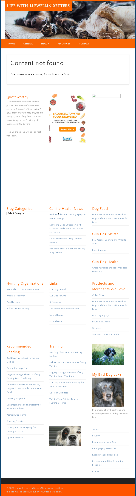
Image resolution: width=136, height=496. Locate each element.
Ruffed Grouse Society (18, 308)
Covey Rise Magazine (17, 368)
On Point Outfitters (58, 393)
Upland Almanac (15, 437)
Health (45, 43)
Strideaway (55, 302)
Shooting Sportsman (17, 421)
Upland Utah (55, 321)
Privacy (96, 435)
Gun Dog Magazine (16, 398)
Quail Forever (13, 302)
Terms (95, 429)
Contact (84, 43)
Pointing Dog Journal (17, 415)
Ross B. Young (99, 250)
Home (11, 43)
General (28, 43)
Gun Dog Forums (57, 295)
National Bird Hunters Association (23, 289)
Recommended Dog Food (105, 455)
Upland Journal (56, 315)
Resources (64, 43)
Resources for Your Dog (104, 442)
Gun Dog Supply (100, 315)
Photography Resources (104, 448)
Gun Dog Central (57, 289)
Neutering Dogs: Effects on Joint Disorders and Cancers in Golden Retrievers (66, 229)
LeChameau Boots (101, 321)
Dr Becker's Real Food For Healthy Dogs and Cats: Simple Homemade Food (109, 218)
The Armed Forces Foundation (64, 308)
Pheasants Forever (16, 295)
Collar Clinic (98, 295)
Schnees (96, 328)
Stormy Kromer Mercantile (105, 334)
